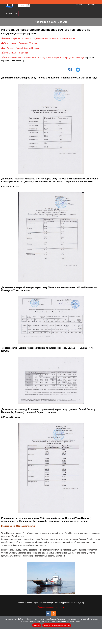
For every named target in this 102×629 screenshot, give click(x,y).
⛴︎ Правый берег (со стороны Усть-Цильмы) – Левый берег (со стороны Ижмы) (38, 38)
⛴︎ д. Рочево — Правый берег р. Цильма (20, 48)
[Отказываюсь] (98, 622)
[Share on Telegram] (79, 69)
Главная (78, 4)
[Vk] (48, 613)
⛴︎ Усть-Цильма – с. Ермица (14, 53)
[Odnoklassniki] (53, 613)
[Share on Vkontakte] (71, 69)
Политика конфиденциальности (51, 607)
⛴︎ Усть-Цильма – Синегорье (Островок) (20, 43)
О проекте (90, 4)
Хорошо (36, 625)
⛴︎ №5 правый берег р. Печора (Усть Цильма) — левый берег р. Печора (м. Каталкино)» (42, 57)
